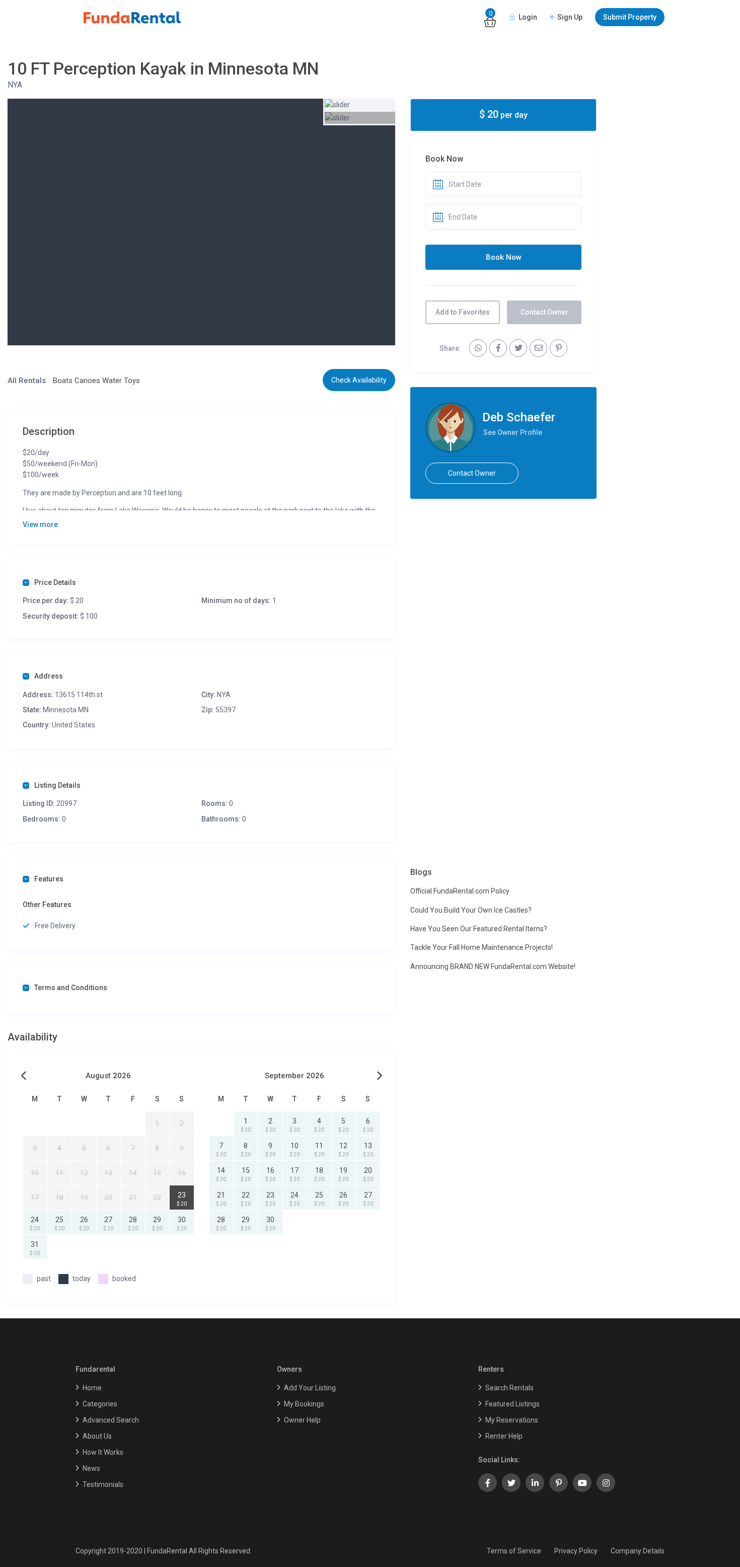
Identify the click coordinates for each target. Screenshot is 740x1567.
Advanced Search (111, 1420)
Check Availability (359, 380)
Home (92, 1388)
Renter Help (504, 1436)
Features (48, 879)
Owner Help (302, 1420)
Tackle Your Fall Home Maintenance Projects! (481, 947)
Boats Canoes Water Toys (96, 380)
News (91, 1468)
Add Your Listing (310, 1388)
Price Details (55, 582)
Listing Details (57, 785)
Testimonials (103, 1484)
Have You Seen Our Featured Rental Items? (478, 929)
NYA (15, 85)
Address (48, 676)
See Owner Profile (512, 432)
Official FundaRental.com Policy (459, 891)
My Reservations (511, 1420)
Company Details (637, 1551)
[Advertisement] (503, 584)
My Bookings (304, 1404)
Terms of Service (514, 1551)
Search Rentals (509, 1388)
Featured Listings (512, 1404)
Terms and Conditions (70, 988)
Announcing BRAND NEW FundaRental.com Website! (492, 966)
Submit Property (629, 17)
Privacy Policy (576, 1551)
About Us (97, 1436)
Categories (100, 1404)
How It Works (103, 1452)
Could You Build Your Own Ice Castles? (471, 910)
